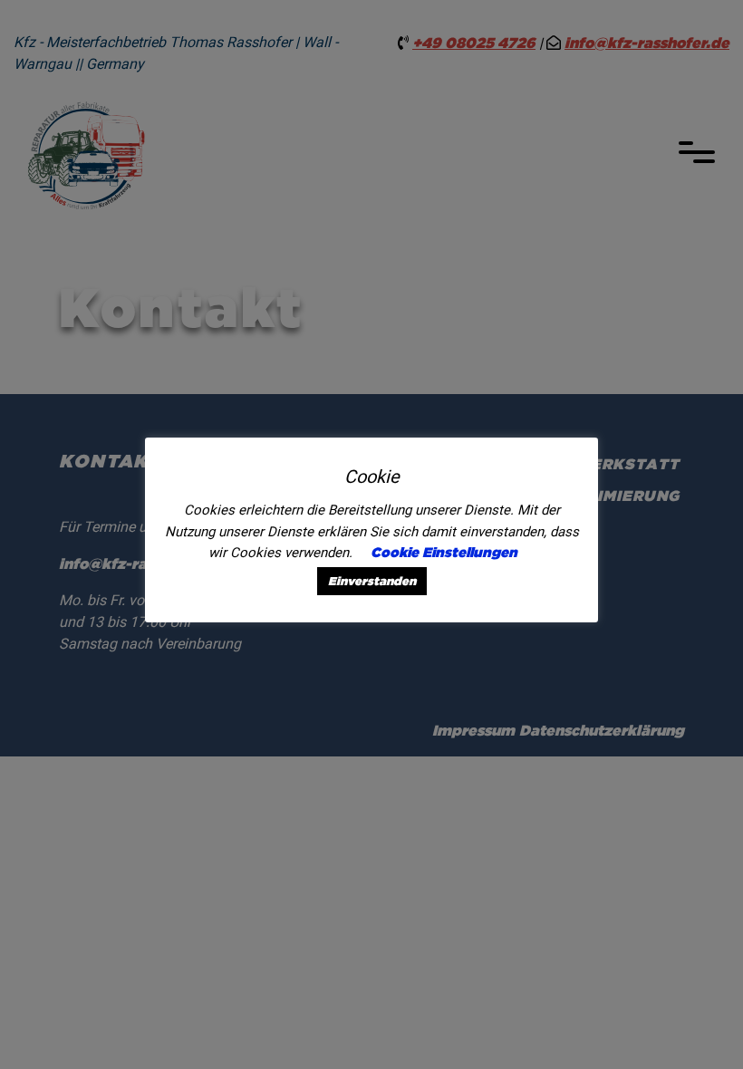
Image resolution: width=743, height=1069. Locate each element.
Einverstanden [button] (372, 580)
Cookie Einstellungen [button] (444, 552)
